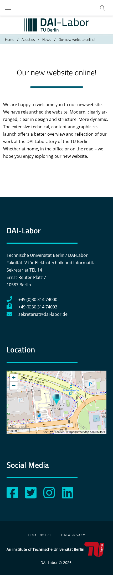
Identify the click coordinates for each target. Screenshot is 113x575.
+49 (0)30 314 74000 (37, 299)
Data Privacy (73, 535)
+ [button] (14, 377)
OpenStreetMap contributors (87, 432)
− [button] (14, 385)
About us (28, 39)
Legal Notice (40, 535)
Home (9, 39)
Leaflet (59, 432)
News (46, 39)
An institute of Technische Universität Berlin (45, 549)
